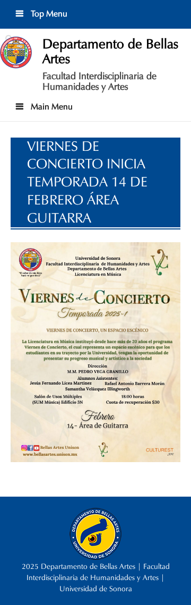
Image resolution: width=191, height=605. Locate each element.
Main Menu (51, 106)
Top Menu (48, 13)
